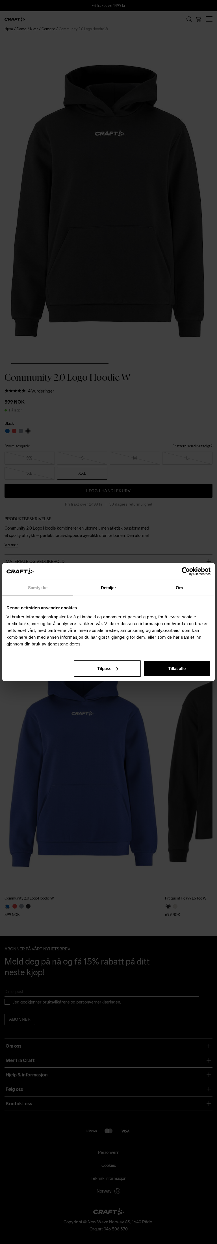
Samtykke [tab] (37, 587)
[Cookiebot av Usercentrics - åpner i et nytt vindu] (186, 571)
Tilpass (104, 668)
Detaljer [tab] (108, 587)
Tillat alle (177, 668)
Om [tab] (179, 587)
